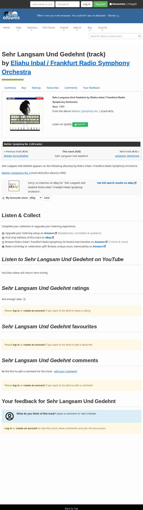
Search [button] (77, 27)
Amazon (49, 233)
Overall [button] (64, 27)
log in (16, 310)
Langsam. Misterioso (127, 155)
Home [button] (6, 27)
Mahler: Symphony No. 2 (86, 111)
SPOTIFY (81, 124)
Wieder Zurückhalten (16, 155)
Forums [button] (102, 27)
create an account (34, 310)
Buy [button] (90, 27)
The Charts (48, 27)
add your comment (65, 371)
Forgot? (132, 4)
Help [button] (18, 27)
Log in (8, 428)
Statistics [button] (32, 27)
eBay (48, 237)
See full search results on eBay (115, 182)
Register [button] (100, 4)
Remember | (120, 4)
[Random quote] (117, 15)
